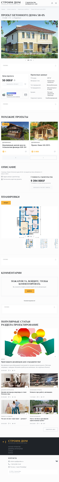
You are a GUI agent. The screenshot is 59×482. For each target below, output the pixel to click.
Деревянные (6, 142)
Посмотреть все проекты (13, 96)
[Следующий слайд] (43, 158)
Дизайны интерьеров (15, 449)
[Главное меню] (56, 3)
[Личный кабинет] (52, 3)
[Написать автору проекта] (26, 95)
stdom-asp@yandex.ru (16, 461)
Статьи (10, 451)
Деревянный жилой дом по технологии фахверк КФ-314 (14, 146)
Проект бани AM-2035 (40, 145)
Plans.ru (10, 95)
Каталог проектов (14, 447)
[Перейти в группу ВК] (57, 461)
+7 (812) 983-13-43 (15, 464)
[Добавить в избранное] (25, 84)
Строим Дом (11, 3)
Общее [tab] (6, 202)
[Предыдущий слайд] (15, 158)
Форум (10, 453)
